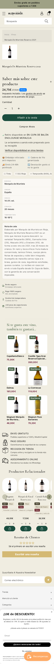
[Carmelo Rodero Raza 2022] (41, 485)
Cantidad (7, 102)
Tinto (8, 174)
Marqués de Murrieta (14, 184)
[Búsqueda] (46, 21)
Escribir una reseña (27, 554)
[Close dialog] (51, 612)
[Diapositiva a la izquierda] (4, 496)
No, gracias (27, 651)
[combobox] (28, 21)
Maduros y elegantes (26, 510)
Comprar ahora (27, 126)
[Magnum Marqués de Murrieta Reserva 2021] (9, 485)
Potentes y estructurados (12, 510)
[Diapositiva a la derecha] (49, 496)
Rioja (11, 504)
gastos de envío (34, 93)
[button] (5, 13)
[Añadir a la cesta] (9, 528)
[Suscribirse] (48, 579)
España (8, 192)
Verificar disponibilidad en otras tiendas (24, 150)
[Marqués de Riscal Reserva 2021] (25, 485)
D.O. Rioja (22, 174)
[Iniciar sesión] (42, 13)
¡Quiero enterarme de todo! (27, 644)
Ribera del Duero (42, 507)
